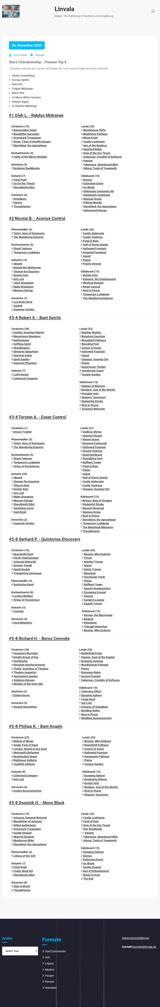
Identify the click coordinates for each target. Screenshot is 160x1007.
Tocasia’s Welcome (93, 408)
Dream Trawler (22, 431)
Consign (18, 611)
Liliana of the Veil (24, 855)
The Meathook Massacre (98, 527)
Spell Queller (21, 359)
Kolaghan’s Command (96, 195)
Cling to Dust (21, 485)
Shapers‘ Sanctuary (94, 397)
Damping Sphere (91, 695)
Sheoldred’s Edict (24, 187)
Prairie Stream (92, 263)
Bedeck (88, 619)
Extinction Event (93, 183)
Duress (17, 202)
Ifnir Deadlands (92, 829)
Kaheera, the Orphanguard (99, 279)
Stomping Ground (95, 592)
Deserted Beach (92, 454)
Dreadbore (20, 198)
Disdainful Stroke (92, 401)
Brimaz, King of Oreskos (97, 500)
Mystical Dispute (93, 282)
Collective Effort (91, 691)
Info (47, 957)
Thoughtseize (22, 206)
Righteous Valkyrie (25, 760)
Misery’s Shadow (23, 836)
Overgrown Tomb (94, 576)
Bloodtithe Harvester (26, 134)
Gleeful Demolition (25, 706)
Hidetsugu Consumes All (98, 191)
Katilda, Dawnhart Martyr (28, 332)
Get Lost (18, 279)
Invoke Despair (22, 832)
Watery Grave (91, 439)
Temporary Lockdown (26, 252)
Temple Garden (91, 374)
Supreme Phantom (25, 363)
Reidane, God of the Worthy (98, 389)
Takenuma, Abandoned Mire (100, 164)
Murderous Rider (23, 840)
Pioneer (39, 55)
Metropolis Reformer (26, 752)
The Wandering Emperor (28, 237)
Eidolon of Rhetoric (93, 386)
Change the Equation (26, 271)
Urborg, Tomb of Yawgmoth (100, 168)
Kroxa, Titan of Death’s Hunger (32, 141)
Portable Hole (90, 393)
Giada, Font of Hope (25, 745)
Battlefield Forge (91, 653)
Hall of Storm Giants (95, 244)
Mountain (90, 573)
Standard (50, 987)
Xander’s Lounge (94, 599)
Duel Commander (55, 951)
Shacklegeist (21, 347)
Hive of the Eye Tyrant (96, 153)
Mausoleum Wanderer (27, 336)
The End (88, 878)
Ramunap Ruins (91, 672)
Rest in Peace (91, 290)
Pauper (49, 975)
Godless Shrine (92, 431)
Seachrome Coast (93, 370)
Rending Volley (90, 710)
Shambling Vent (92, 458)
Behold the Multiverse (27, 267)
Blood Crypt (90, 137)
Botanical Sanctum (93, 336)
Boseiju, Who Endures (97, 554)
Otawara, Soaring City (95, 359)
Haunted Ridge (92, 149)
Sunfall (17, 305)
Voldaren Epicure (24, 680)
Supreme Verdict (23, 309)
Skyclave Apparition (25, 351)
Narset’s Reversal (93, 508)
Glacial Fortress (92, 450)
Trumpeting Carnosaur (27, 573)
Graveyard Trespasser (27, 137)
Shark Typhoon (22, 248)
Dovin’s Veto (20, 275)
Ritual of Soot (91, 874)
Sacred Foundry (91, 676)
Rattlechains (21, 340)
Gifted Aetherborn (24, 825)
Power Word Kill (23, 871)
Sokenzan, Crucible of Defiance (102, 156)
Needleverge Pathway (94, 664)
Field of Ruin (91, 240)
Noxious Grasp (92, 198)
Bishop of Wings (23, 741)
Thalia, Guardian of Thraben (30, 668)
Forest (88, 557)
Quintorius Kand (23, 584)
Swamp (87, 160)
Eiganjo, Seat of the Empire (98, 657)
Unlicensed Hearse (95, 210)
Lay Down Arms (22, 301)
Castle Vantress (93, 237)
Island (87, 256)
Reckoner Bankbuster (26, 168)
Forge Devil (88, 699)
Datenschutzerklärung (135, 938)
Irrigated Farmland (94, 252)
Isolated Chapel (92, 435)
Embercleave (21, 695)
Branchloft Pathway (94, 340)
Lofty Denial (20, 374)
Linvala (64, 9)
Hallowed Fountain (94, 248)
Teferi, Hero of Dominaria (29, 233)
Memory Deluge (23, 290)
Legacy (49, 963)
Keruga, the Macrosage (98, 615)
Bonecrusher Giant (25, 130)
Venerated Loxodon (25, 676)
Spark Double (21, 569)
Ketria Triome (92, 569)
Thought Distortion (95, 626)
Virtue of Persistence (26, 466)
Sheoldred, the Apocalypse (30, 145)
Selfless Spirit (22, 344)
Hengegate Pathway (96, 756)
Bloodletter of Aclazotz (27, 821)
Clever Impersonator (26, 557)
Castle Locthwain (94, 141)
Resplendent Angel (25, 756)
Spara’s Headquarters (97, 588)
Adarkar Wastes (91, 332)
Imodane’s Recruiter (25, 653)
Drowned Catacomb (95, 443)
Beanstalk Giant (23, 554)
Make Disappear (23, 286)
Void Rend (19, 512)
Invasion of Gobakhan (94, 706)
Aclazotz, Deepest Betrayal (30, 817)
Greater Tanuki (22, 565)
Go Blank (88, 187)
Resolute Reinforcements (29, 664)
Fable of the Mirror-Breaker (30, 156)
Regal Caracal (91, 286)
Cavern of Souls (91, 347)
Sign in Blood (21, 886)
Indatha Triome (93, 561)
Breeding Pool (90, 344)
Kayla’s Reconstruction (27, 790)
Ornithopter (20, 661)
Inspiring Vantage (92, 661)
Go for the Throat (24, 183)
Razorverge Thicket (94, 367)
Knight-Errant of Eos (25, 657)
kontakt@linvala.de (144, 946)
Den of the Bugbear (95, 145)
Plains (87, 260)
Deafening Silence (95, 779)
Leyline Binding (23, 596)
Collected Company (25, 378)
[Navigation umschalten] (153, 11)
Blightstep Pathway (95, 134)
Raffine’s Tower (92, 462)
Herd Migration (22, 622)
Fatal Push (20, 179)
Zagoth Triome (93, 603)
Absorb (17, 263)
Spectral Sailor (22, 355)
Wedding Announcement (96, 718)
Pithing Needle (92, 202)
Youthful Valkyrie (24, 764)
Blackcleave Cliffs (94, 130)
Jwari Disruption (23, 282)
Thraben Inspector (24, 672)
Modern (49, 969)
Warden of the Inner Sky (28, 683)
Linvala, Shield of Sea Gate (30, 748)
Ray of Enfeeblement (96, 871)
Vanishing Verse (23, 508)
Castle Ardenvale (93, 233)
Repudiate (90, 622)
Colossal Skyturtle (24, 561)
